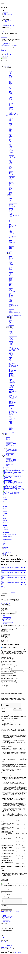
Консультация (6, 619)
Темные (5, 513)
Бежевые (5, 520)
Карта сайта (6, 920)
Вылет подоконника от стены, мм (8, 678)
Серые (4, 518)
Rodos (4, 554)
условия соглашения (8, 14)
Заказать (3, 613)
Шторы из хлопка (7, 539)
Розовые (5, 506)
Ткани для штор (7, 552)
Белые (4, 497)
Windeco (5, 553)
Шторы (4, 647)
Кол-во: (2, 610)
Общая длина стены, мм (6, 659)
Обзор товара (6, 615)
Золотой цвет (6, 529)
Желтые (5, 515)
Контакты (5, 12)
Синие (4, 504)
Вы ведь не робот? (5, 702)
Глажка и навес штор (8, 622)
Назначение (6, 467)
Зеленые (5, 499)
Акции (4, 543)
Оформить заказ (4, 62)
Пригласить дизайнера (10, 613)
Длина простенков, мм (6, 664)
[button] (3, 31)
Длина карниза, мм (5, 671)
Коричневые (6, 522)
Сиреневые (5, 527)
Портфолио (6, 546)
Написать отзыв (4, 879)
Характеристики (7, 617)
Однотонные (6, 532)
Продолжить (3, 905)
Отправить (16, 600)
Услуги (5, 620)
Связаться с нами (7, 917)
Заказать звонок (4, 56)
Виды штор (6, 494)
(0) (1, 588)
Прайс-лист (6, 547)
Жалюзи (9, 647)
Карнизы (15, 647)
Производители (7, 921)
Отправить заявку (17, 710)
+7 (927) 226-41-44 (7, 20)
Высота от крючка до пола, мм (8, 681)
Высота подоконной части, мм (8, 675)
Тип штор (3, 658)
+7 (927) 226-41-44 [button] (5, 941)
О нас (4, 13)
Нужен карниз (5, 685)
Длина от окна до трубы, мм (7, 667)
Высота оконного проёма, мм (7, 672)
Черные (5, 525)
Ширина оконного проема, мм (8, 661)
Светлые (5, 511)
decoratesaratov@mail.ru (8, 25)
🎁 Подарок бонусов (6, 910)
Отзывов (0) (6, 623)
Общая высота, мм (5, 669)
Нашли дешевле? (4, 596)
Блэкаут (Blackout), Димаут (9, 534)
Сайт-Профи (18, 952)
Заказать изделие (7, 618)
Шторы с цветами (7, 536)
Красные (5, 501)
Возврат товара (6, 918)
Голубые (5, 508)
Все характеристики (5, 603)
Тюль (4, 541)
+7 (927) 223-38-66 (7, 21)
